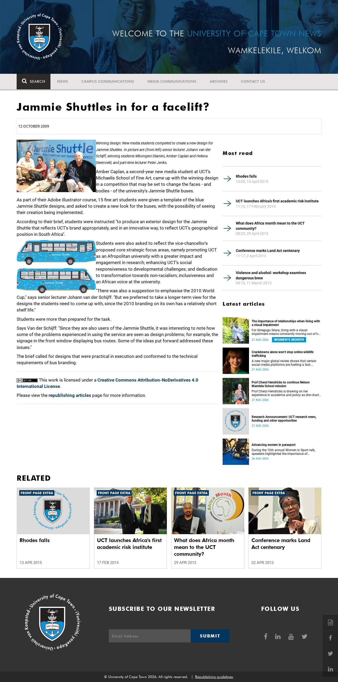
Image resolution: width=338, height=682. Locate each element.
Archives (219, 81)
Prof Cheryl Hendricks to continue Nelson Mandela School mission (281, 384)
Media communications (171, 81)
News (62, 81)
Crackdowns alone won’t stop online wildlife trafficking (282, 354)
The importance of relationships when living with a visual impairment (286, 323)
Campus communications (107, 81)
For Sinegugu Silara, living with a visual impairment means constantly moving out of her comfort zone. (286, 332)
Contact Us (253, 81)
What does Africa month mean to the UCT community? (270, 226)
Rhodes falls (246, 176)
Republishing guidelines (214, 677)
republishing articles (70, 395)
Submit (210, 636)
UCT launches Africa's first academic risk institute (277, 201)
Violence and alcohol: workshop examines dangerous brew (271, 275)
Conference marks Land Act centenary (268, 251)
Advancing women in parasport (273, 445)
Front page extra (37, 493)
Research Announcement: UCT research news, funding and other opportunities (284, 418)
